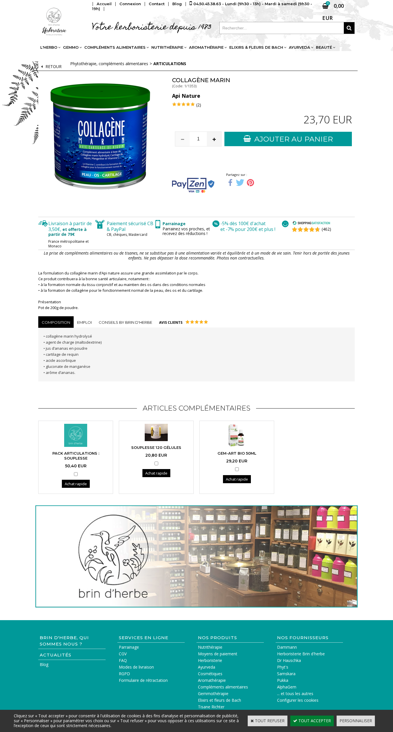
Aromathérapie (206, 47)
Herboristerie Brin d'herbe (301, 653)
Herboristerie (210, 660)
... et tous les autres (295, 693)
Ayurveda (299, 47)
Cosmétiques (210, 673)
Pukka (282, 680)
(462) (326, 229)
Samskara (286, 673)
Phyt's (282, 667)
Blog (44, 664)
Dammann (287, 647)
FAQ (123, 660)
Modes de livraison (136, 667)
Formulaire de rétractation (143, 680)
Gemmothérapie (213, 693)
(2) (198, 105)
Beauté (324, 47)
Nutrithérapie (167, 47)
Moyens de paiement (217, 653)
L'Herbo (48, 47)
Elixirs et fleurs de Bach (219, 700)
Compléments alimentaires (115, 47)
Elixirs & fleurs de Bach (256, 47)
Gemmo (71, 47)
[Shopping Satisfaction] (311, 223)
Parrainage (129, 647)
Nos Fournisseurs (303, 637)
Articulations (169, 63)
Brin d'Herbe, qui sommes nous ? (64, 641)
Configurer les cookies (297, 700)
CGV (123, 653)
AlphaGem (286, 687)
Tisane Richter (211, 707)
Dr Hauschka (289, 660)
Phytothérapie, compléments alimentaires (109, 63)
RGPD (124, 673)
